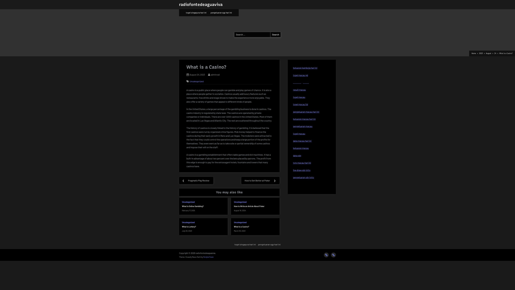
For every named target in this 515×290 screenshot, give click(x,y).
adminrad (215, 74)
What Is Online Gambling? (193, 206)
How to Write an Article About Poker (249, 206)
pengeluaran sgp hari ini (221, 12)
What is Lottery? (189, 227)
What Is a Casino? (241, 227)
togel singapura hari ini (196, 12)
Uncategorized (197, 81)
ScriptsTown (208, 257)
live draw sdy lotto (301, 170)
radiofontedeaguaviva (201, 4)
